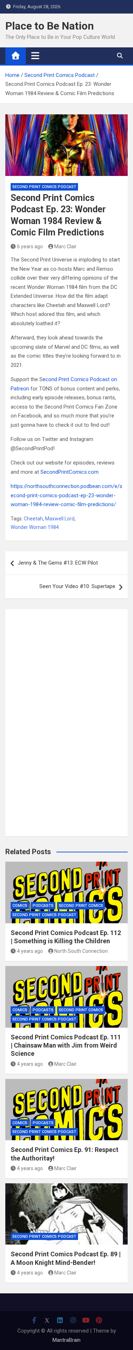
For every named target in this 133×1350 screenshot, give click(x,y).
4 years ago (30, 951)
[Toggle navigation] (35, 55)
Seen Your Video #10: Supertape (77, 586)
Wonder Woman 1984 (35, 527)
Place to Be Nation (49, 26)
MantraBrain (66, 1340)
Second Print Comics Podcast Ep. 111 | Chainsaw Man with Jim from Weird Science (66, 1045)
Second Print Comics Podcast (44, 187)
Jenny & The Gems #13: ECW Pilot (58, 563)
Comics (19, 905)
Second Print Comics (81, 905)
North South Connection (81, 951)
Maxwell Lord (59, 518)
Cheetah (33, 518)
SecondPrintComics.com (69, 472)
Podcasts (43, 905)
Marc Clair (65, 246)
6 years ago (30, 246)
